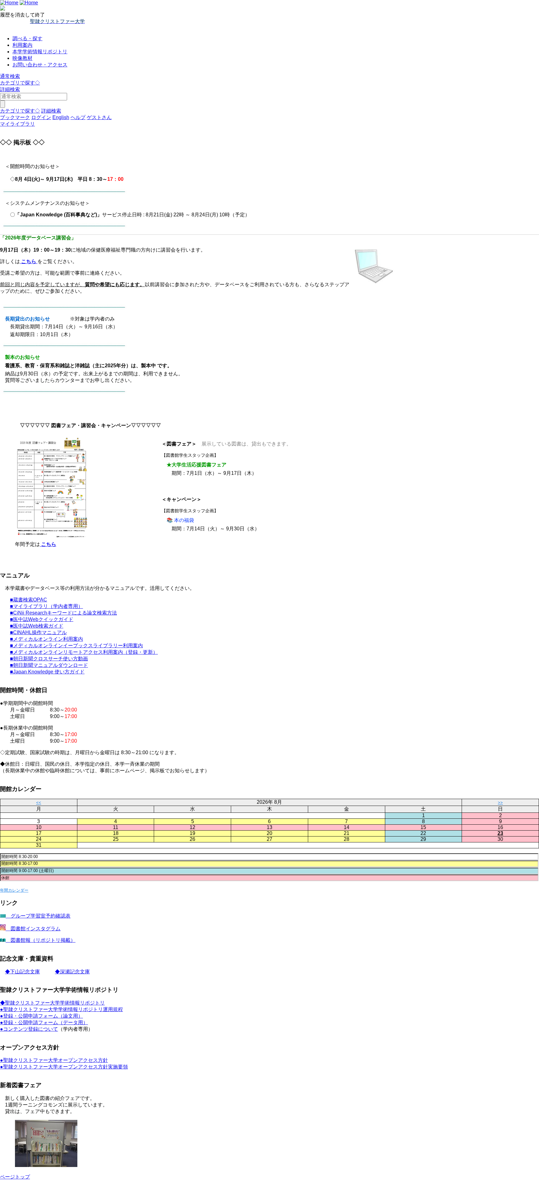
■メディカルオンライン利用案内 (46, 639)
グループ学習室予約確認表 (38, 915)
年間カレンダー (14, 890)
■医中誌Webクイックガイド (41, 619)
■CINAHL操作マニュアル (38, 632)
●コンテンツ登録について (29, 1029)
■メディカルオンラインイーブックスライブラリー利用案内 (76, 645)
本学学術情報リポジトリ (39, 51)
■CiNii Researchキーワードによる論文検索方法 (63, 612)
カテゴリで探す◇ (20, 82)
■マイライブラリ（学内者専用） (46, 606)
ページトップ (15, 1176)
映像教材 (22, 58)
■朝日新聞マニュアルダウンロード (49, 665)
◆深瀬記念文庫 (72, 971)
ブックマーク (15, 117)
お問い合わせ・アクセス (39, 64)
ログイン (41, 117)
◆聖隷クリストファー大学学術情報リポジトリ (52, 1002)
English (60, 117)
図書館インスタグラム (33, 928)
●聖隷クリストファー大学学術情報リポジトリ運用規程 (61, 1009)
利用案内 (22, 45)
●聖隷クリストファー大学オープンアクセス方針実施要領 (64, 1066)
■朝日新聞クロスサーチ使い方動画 (49, 658)
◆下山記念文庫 (22, 971)
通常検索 (10, 76)
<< (38, 802)
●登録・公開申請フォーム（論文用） (41, 1016)
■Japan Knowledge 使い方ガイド (47, 671)
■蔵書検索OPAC (28, 599)
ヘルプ (77, 117)
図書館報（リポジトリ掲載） (40, 940)
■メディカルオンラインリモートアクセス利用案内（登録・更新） (84, 652)
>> (500, 802)
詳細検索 (10, 89)
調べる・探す (27, 38)
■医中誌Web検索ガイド (36, 626)
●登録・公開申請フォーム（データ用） (44, 1022)
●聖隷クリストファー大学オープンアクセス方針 (54, 1060)
